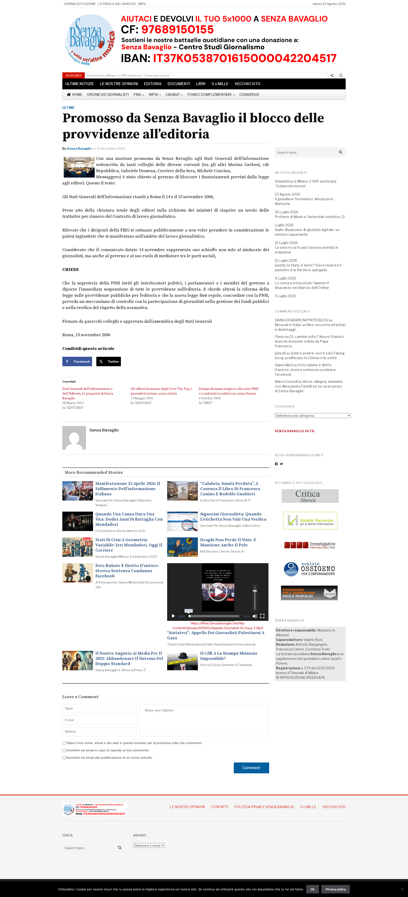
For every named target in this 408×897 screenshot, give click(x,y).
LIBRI (200, 84)
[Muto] (254, 616)
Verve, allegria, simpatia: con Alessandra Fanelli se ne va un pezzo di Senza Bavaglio (309, 386)
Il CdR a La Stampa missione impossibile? (229, 656)
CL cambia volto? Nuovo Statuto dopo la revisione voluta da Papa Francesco (309, 341)
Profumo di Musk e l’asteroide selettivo (308, 217)
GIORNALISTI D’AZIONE (80, 4)
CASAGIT (173, 94)
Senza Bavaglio (79, 148)
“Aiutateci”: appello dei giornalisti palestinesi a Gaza (215, 635)
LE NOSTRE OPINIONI (119, 84)
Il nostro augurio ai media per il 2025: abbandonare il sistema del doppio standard (129, 658)
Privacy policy (336, 889)
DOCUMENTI (179, 84)
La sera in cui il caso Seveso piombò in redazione (306, 249)
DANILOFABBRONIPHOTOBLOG (301, 320)
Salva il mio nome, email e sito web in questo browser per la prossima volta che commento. (134, 743)
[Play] (173, 616)
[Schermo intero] (262, 616)
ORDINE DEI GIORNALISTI (108, 94)
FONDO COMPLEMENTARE (209, 94)
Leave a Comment (80, 697)
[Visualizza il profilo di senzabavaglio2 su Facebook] (276, 464)
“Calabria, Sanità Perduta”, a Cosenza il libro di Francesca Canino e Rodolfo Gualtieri (230, 489)
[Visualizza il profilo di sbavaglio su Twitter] (281, 464)
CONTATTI (219, 807)
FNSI (137, 94)
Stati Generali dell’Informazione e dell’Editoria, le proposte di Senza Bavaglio (87, 394)
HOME (77, 94)
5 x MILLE (220, 84)
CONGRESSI (249, 94)
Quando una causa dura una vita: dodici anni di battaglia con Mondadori (129, 519)
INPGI (142, 4)
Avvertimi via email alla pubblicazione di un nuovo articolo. (109, 757)
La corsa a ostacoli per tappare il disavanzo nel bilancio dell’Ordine (302, 285)
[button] (217, 592)
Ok (312, 889)
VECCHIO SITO (247, 84)
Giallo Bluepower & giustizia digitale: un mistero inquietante (307, 232)
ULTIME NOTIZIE (79, 84)
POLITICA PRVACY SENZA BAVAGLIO (264, 807)
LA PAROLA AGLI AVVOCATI (117, 4)
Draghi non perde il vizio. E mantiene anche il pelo (228, 542)
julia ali (280, 353)
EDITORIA (153, 84)
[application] (217, 592)
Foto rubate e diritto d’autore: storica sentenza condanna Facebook (127, 571)
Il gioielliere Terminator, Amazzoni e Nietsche (304, 201)
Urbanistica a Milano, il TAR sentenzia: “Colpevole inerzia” (128, 75)
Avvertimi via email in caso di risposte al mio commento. (107, 750)
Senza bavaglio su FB (294, 431)
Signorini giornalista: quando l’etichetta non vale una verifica (233, 517)
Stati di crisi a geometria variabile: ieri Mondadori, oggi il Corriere (128, 545)
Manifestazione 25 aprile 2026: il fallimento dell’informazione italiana (127, 489)
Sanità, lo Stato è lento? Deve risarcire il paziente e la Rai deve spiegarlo (308, 267)
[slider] (214, 616)
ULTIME (68, 107)
